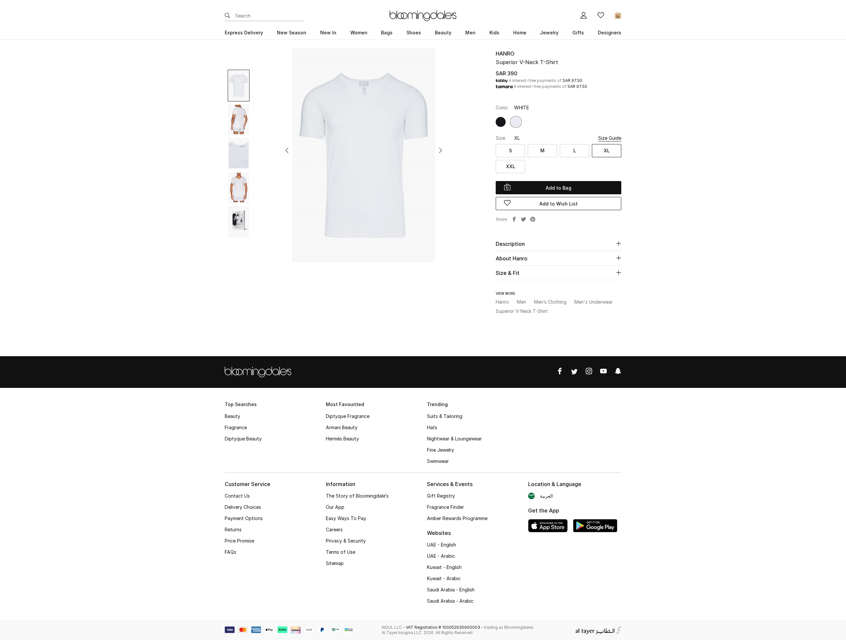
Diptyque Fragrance (347, 416)
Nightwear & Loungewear (454, 438)
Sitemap (335, 563)
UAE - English (441, 544)
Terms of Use (340, 552)
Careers (334, 529)
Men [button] (470, 32)
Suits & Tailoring (444, 416)
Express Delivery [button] (244, 32)
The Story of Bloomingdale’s (357, 496)
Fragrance (236, 427)
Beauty (232, 416)
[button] (286, 150)
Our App (335, 507)
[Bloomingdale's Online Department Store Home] (423, 15)
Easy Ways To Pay (346, 518)
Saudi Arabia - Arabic (450, 601)
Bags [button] (387, 32)
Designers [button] (609, 32)
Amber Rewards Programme (457, 518)
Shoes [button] (413, 32)
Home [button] (519, 32)
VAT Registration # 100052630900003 (443, 627)
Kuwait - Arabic (444, 578)
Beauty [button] (443, 32)
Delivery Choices (243, 507)
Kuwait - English (444, 567)
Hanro (505, 53)
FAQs (230, 552)
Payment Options (244, 518)
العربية (546, 496)
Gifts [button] (578, 32)
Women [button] (358, 32)
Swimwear (438, 461)
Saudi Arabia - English (451, 589)
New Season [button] (291, 32)
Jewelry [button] (549, 32)
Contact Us (237, 496)
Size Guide (609, 138)
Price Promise (239, 541)
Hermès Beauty (342, 438)
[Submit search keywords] (227, 16)
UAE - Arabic (441, 556)
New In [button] (328, 32)
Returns (233, 529)
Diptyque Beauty (243, 438)
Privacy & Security (346, 541)
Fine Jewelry (440, 450)
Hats (432, 427)
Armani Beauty (342, 427)
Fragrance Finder (445, 507)
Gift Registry (441, 496)
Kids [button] (494, 32)
